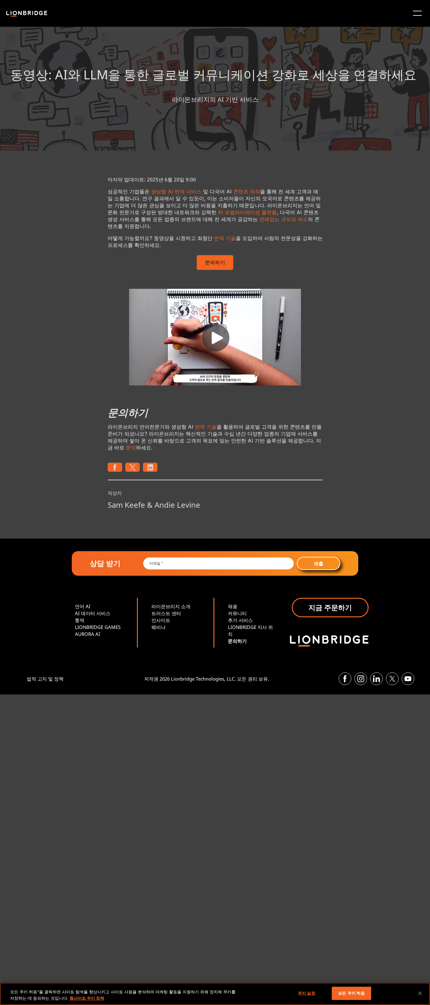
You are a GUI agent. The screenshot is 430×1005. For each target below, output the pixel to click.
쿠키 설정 (306, 993)
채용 (232, 606)
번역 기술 (225, 238)
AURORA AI (87, 634)
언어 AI (82, 606)
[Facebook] (345, 678)
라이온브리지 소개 (170, 606)
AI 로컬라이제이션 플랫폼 (247, 212)
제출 (318, 563)
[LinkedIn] (376, 678)
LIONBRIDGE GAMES (98, 627)
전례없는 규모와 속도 (283, 219)
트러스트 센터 (166, 613)
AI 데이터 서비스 (92, 613)
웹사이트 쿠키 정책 (87, 998)
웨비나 (158, 627)
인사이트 (160, 620)
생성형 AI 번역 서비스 (176, 191)
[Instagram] (360, 678)
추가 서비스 (240, 620)
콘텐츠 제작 (246, 191)
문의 (131, 447)
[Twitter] (392, 678)
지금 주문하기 (330, 607)
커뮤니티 (237, 613)
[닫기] (420, 993)
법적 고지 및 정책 (45, 679)
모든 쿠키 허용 (351, 993)
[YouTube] (408, 678)
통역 (79, 620)
